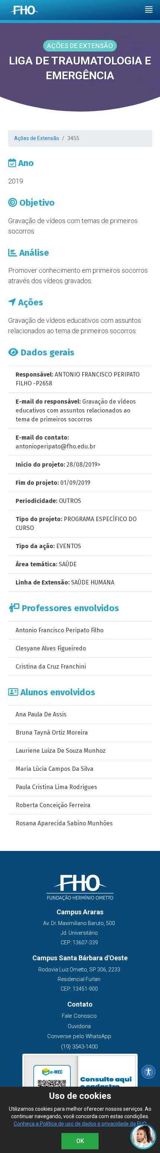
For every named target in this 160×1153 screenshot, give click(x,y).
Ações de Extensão (36, 138)
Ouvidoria (79, 1026)
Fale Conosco (79, 1016)
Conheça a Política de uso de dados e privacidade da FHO (80, 1124)
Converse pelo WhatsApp (79, 1036)
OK (80, 1140)
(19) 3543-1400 (79, 1046)
